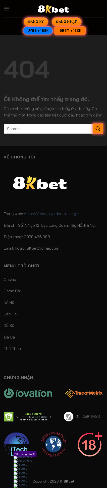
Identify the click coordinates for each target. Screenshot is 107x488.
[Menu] (7, 8)
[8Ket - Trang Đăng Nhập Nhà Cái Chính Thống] (53, 8)
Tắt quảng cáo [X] (24, 454)
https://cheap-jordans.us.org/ (51, 213)
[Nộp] (98, 128)
